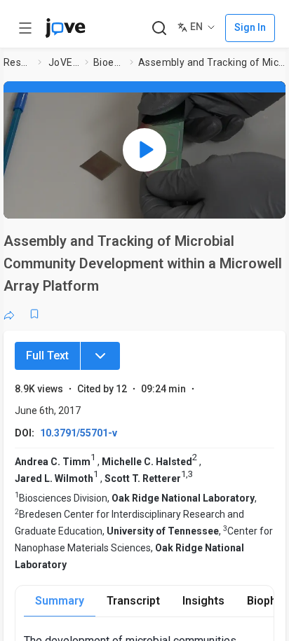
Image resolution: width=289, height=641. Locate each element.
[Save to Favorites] (34, 313)
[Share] (9, 313)
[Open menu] (25, 28)
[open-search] (159, 28)
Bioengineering (108, 62)
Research (18, 62)
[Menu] (100, 356)
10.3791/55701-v (78, 433)
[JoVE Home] (65, 28)
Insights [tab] (203, 600)
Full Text (47, 355)
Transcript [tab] (133, 600)
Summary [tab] (59, 600)
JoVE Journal (63, 62)
